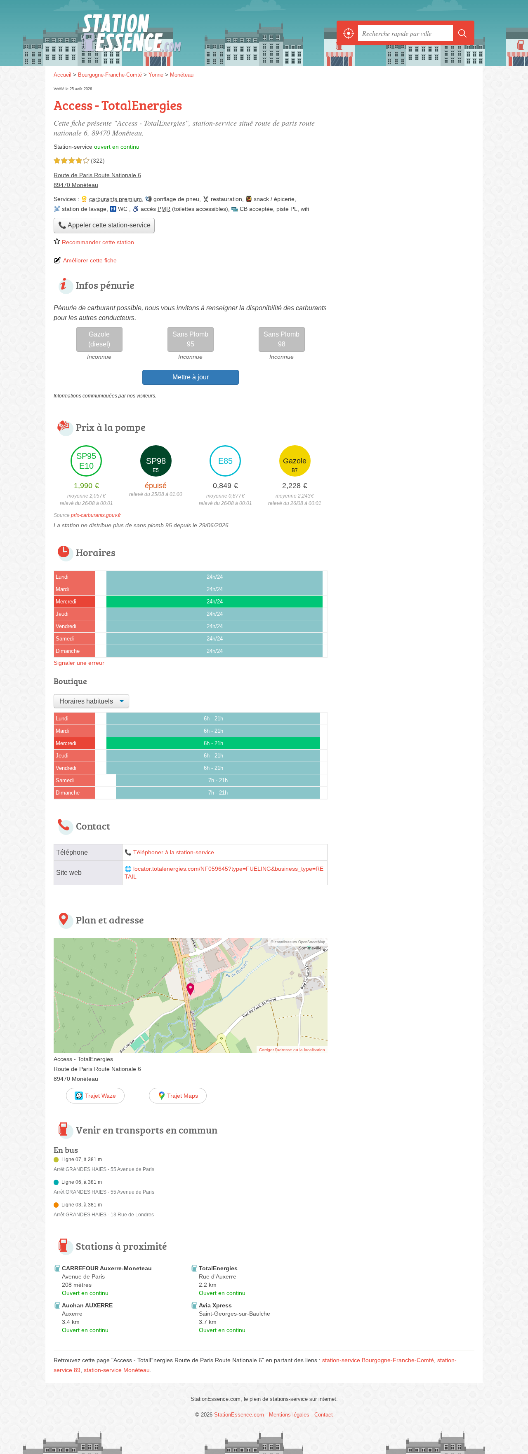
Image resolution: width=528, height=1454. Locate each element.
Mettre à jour (190, 377)
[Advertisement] (405, 142)
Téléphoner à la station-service (173, 852)
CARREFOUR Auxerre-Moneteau (107, 1268)
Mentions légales (289, 1415)
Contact (323, 1415)
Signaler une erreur (79, 662)
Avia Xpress (215, 1305)
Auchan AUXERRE (87, 1305)
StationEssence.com (144, 33)
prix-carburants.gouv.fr (96, 515)
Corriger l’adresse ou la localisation (292, 1049)
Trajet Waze (100, 1095)
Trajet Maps (182, 1095)
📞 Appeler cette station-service (104, 225)
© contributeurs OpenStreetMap (298, 942)
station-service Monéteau (117, 1370)
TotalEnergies (218, 1268)
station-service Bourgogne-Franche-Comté (378, 1360)
